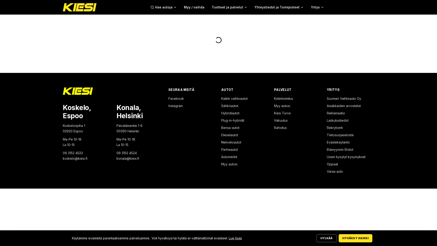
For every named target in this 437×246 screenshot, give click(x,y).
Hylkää (326, 238)
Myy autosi (229, 164)
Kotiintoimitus (283, 98)
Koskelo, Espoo (77, 111)
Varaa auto (335, 171)
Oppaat (332, 164)
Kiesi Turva (282, 113)
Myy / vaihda (194, 7)
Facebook (176, 98)
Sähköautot (229, 106)
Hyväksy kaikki (355, 238)
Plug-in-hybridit (232, 120)
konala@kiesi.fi (128, 158)
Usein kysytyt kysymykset (346, 157)
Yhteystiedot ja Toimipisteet (277, 7)
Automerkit (229, 157)
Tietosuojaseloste (340, 135)
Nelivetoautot (231, 142)
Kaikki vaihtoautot (234, 98)
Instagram (175, 106)
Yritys (315, 7)
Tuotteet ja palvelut (227, 7)
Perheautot (229, 149)
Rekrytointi (335, 128)
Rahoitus (280, 128)
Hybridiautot (230, 113)
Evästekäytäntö (338, 142)
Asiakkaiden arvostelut (344, 106)
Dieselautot (229, 135)
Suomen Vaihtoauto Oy (344, 98)
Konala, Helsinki (130, 111)
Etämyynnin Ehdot (340, 149)
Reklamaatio (336, 113)
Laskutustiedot (337, 120)
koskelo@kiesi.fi (75, 158)
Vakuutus (281, 120)
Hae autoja (164, 7)
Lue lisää (235, 238)
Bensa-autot (230, 128)
